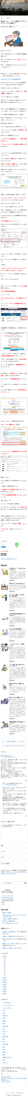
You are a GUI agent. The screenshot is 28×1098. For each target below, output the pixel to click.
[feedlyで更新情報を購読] (2, 554)
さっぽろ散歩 (6, 1002)
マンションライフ (7, 1005)
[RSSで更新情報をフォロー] (5, 554)
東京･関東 (5, 1044)
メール (3, 851)
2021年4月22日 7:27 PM (9, 757)
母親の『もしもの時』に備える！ (11, 943)
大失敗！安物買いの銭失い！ (10, 918)
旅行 (3, 1039)
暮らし (12, 26)
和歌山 (4, 1021)
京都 (3, 1013)
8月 (5, 958)
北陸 (3, 1018)
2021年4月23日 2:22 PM (11, 784)
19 (7, 899)
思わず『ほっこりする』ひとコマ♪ (15, 745)
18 (5, 899)
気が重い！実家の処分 (8, 921)
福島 (3, 1049)
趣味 (3, 1054)
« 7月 (2, 904)
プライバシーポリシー (10, 1093)
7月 (5, 961)
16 (2, 899)
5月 (5, 965)
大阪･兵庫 (5, 1026)
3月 (5, 970)
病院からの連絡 (6, 912)
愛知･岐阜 (5, 1036)
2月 (5, 972)
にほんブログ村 (5, 1076)
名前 (2, 845)
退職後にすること (7, 1057)
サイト (3, 857)
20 (9, 899)
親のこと (4, 1052)
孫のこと (4, 1031)
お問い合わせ (20, 1093)
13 (9, 897)
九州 (3, 1010)
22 (12, 899)
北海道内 (4, 1015)
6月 (5, 963)
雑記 (3, 1060)
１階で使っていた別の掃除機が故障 (11, 79)
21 (10, 899)
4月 (5, 967)
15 (12, 897)
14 (10, 897)
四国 (3, 1023)
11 (5, 897)
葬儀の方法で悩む (7, 939)
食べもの (4, 1062)
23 (2, 900)
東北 (3, 1047)
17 (4, 899)
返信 (26, 780)
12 (7, 897)
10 (4, 897)
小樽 (3, 1034)
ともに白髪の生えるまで (9, 2)
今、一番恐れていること (9, 923)
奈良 (3, 1028)
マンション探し (6, 1008)
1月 (5, 974)
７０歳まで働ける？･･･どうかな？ (15, 741)
